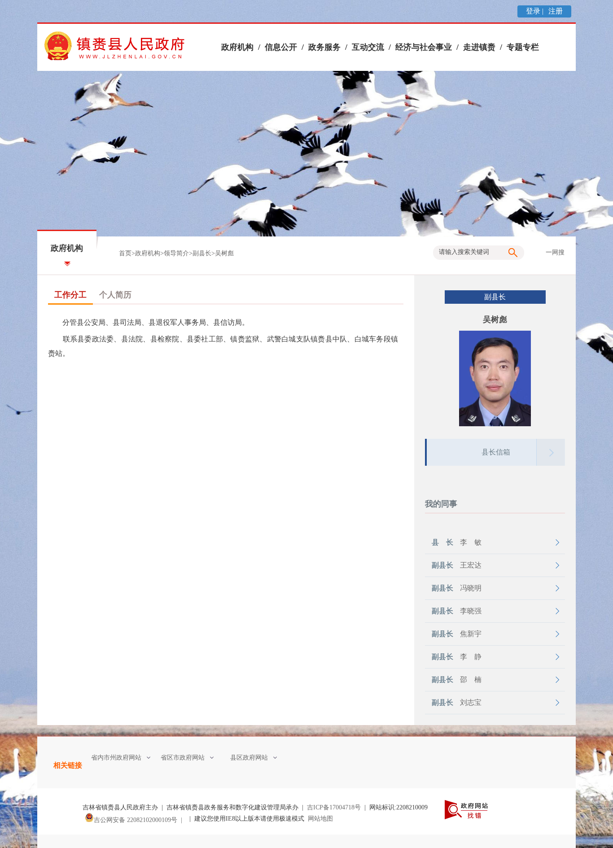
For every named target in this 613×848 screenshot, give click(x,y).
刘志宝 (457, 702)
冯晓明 (457, 588)
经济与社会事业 (423, 47)
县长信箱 (496, 452)
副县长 (202, 253)
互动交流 (368, 47)
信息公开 (281, 47)
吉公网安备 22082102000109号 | (140, 820)
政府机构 (237, 47)
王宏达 (457, 565)
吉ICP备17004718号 (334, 807)
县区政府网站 (249, 757)
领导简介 (176, 253)
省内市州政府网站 (116, 757)
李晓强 (457, 611)
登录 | (535, 11)
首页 (125, 253)
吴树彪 (224, 253)
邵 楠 (457, 679)
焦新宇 (457, 634)
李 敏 (457, 542)
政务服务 (324, 47)
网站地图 (320, 818)
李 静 (457, 656)
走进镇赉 (479, 47)
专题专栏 (523, 47)
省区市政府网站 (183, 757)
